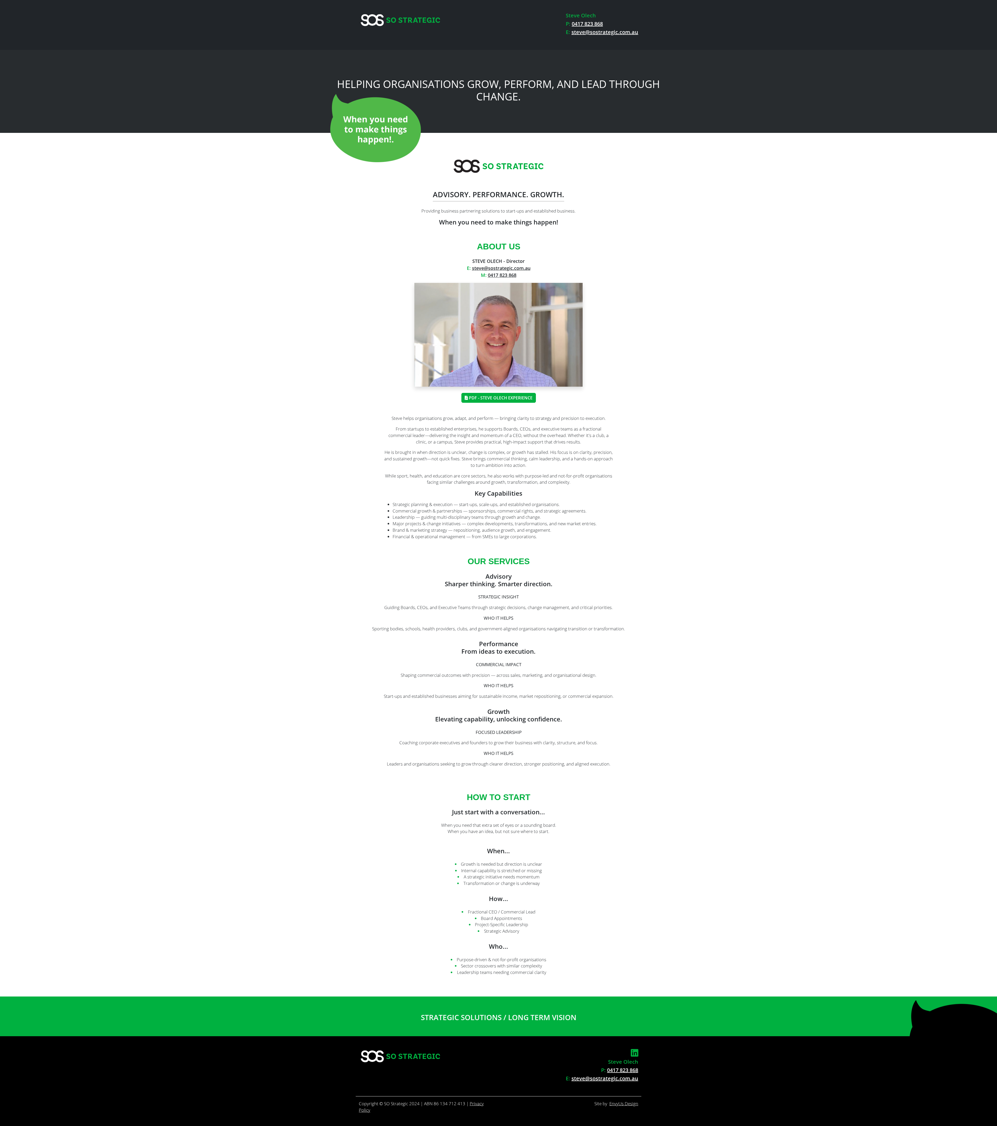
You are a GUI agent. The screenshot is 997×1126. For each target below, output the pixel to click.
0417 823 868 (587, 23)
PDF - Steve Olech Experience (500, 398)
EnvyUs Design (623, 1104)
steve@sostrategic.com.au (604, 32)
